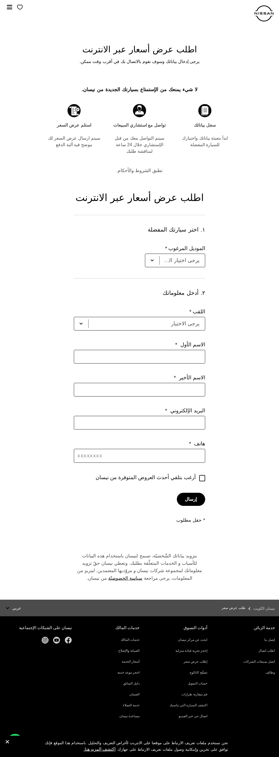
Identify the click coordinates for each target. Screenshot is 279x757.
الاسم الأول (191, 344)
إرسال (191, 499)
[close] (7, 742)
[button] (9, 7)
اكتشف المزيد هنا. (100, 749)
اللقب (199, 311)
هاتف (198, 443)
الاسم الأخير (191, 377)
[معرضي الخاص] (20, 7)
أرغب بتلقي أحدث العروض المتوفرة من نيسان (146, 477)
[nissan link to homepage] (264, 13)
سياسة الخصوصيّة (125, 578)
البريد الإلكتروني (186, 410)
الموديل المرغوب (186, 248)
